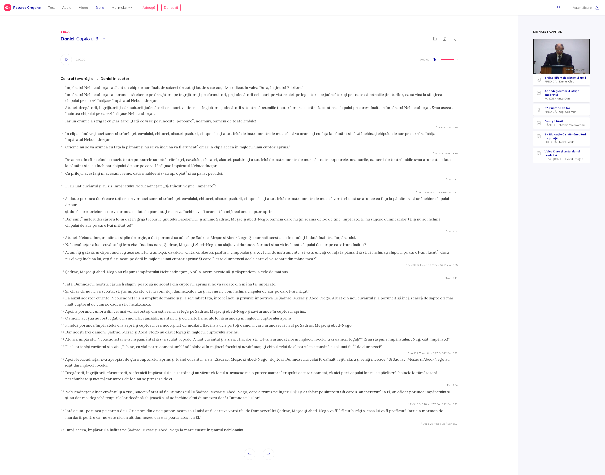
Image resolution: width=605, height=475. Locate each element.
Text (51, 7)
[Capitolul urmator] (268, 454)
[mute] (435, 59)
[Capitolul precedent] (249, 454)
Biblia (100, 7)
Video (83, 7)
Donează (171, 7)
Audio (66, 7)
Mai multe (119, 7)
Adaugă (149, 7)
